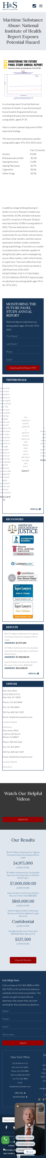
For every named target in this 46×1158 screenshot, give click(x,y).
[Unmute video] (29, 1124)
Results (12, 627)
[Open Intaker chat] (18, 1156)
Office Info (19, 1093)
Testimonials (16, 379)
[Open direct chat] (39, 1099)
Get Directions (19, 1097)
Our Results (23, 840)
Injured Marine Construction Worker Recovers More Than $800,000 (21, 665)
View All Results (23, 960)
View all (34, 509)
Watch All (23, 819)
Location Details (10, 722)
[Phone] (34, 6)
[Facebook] (6, 1127)
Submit (23, 1043)
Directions (7, 727)
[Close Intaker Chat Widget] (43, 1099)
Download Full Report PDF (23, 367)
